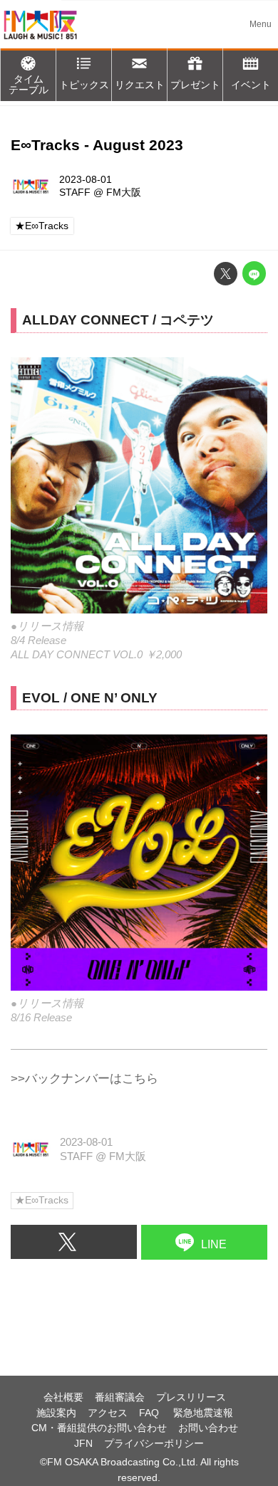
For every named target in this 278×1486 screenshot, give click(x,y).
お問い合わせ (208, 1428)
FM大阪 (123, 192)
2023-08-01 (85, 179)
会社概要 (63, 1397)
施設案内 (56, 1413)
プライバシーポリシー (154, 1443)
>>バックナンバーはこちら (84, 1078)
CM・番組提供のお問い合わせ (99, 1428)
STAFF (75, 192)
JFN (83, 1443)
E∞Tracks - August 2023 (97, 145)
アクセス (108, 1413)
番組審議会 (120, 1397)
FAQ (150, 1413)
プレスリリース (191, 1397)
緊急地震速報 (203, 1413)
